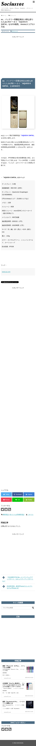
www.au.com (6, 272)
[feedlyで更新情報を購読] (5, 509)
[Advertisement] (18, 56)
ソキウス (30, 514)
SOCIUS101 (20, 743)
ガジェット (15, 31)
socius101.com (7, 678)
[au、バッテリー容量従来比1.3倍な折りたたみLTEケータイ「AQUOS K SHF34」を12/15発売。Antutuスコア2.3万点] (28, 494)
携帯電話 (6, 514)
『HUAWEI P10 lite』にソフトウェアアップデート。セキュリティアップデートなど (17, 579)
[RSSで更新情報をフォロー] (9, 509)
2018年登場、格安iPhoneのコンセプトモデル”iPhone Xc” (19, 587)
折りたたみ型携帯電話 (17, 514)
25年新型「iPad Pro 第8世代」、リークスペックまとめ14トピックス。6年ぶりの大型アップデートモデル (14, 685)
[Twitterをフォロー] (2, 509)
